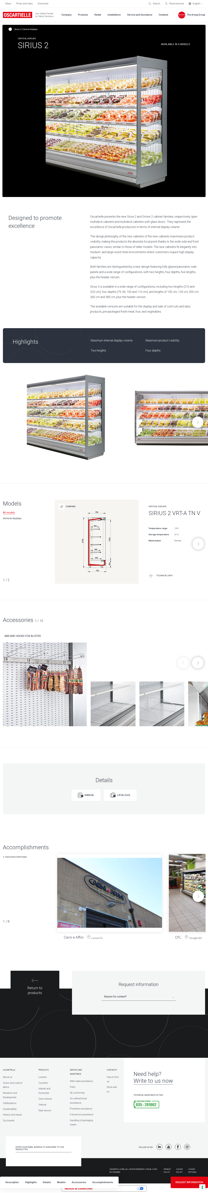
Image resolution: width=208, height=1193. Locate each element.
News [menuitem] (8, 3)
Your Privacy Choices (116, 1188)
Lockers (43, 1077)
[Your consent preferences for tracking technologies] (202, 1187)
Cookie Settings (192, 1170)
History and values (12, 1114)
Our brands (8, 1120)
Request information (189, 1182)
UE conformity (77, 1093)
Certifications (9, 1103)
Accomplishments (102, 1182)
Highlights (31, 1182)
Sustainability (10, 1109)
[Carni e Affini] (109, 894)
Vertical (42, 1104)
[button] (197, 422)
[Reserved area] (174, 3)
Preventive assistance (81, 1108)
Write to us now (153, 1081)
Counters (43, 1083)
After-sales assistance (81, 1081)
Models (61, 1182)
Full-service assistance (81, 1114)
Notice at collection (78, 1188)
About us (7, 1077)
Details (47, 1182)
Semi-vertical (45, 1099)
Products (44, 1070)
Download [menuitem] (43, 3)
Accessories (79, 1182)
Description (12, 1182)
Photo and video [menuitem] (24, 3)
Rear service (45, 1110)
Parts (72, 1087)
